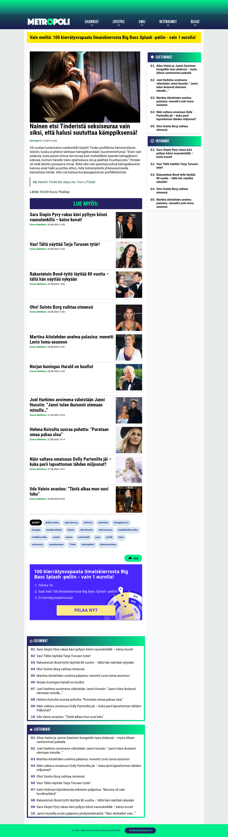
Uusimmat (41, 641)
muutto (56, 537)
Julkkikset (92, 21)
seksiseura (37, 544)
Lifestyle (119, 21)
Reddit (44, 192)
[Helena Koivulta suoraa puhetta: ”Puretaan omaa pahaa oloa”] (129, 440)
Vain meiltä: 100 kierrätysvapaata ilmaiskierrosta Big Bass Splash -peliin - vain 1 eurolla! (113, 37)
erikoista (88, 522)
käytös (70, 530)
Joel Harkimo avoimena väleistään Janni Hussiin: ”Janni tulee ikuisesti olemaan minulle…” (67, 405)
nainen (69, 537)
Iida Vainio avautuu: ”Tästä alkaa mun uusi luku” (69, 491)
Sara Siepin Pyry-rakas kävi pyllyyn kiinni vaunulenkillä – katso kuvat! (68, 217)
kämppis (36, 530)
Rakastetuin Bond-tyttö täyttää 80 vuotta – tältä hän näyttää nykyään (69, 276)
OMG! (142, 21)
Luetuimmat (42, 729)
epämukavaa (71, 522)
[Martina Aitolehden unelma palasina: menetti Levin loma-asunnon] (129, 347)
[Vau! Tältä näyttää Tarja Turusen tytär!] (129, 255)
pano (97, 537)
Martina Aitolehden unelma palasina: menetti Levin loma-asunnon (71, 339)
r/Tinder (89, 182)
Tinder (72, 544)
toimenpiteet (88, 544)
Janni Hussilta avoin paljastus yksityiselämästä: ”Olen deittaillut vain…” (86, 813)
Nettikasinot (168, 21)
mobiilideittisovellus (128, 530)
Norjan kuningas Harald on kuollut (61, 366)
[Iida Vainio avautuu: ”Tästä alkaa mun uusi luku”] (129, 499)
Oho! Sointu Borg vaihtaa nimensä (61, 307)
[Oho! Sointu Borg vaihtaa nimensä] (129, 318)
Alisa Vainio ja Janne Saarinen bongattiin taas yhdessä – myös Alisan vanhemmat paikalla (85, 740)
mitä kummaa (105, 530)
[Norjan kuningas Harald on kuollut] (129, 377)
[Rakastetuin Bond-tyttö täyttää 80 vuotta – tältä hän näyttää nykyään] (129, 284)
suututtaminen (56, 544)
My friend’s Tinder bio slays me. (54, 182)
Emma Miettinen (38, 224)
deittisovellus (52, 522)
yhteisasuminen (108, 544)
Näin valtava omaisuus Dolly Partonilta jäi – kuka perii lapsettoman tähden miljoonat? (70, 461)
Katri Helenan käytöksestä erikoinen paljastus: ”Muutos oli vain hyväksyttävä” (81, 792)
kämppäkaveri (121, 522)
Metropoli (34, 140)
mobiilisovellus (39, 537)
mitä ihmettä (86, 530)
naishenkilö (84, 537)
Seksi (121, 537)
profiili (109, 537)
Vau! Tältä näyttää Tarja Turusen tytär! (65, 244)
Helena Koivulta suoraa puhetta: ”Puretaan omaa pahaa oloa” (69, 432)
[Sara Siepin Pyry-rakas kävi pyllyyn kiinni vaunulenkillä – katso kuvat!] (129, 225)
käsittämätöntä (54, 530)
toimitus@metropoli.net (140, 830)
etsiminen (103, 522)
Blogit (195, 21)
